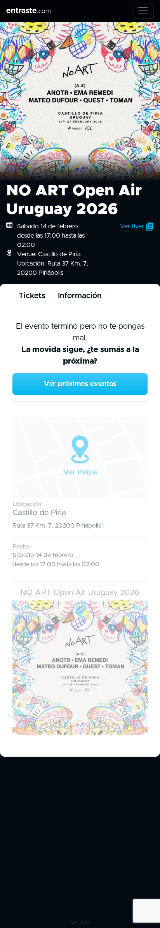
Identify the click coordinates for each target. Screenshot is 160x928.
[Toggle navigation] (143, 11)
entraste (28, 11)
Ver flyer (133, 226)
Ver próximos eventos (80, 384)
